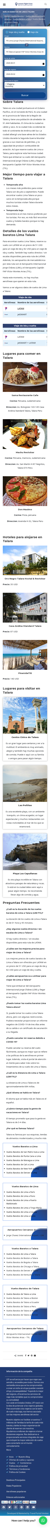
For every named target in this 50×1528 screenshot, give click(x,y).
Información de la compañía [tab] (19, 1373)
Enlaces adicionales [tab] (15, 1498)
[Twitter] (9, 1508)
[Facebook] (3, 1508)
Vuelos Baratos (17, 16)
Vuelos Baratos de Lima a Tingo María (24, 1209)
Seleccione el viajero (11, 81)
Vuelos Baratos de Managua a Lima (22, 1161)
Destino (7, 47)
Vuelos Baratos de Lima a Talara (21, 1255)
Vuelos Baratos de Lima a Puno (20, 1197)
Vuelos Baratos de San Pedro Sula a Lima (25, 1153)
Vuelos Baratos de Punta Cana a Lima (23, 1157)
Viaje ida (34, 32)
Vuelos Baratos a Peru (22, 19)
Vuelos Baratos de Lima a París (20, 1193)
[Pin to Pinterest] (31, 1356)
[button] (43, 1520)
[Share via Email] (35, 1356)
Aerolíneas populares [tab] (16, 1493)
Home (7, 16)
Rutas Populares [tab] (13, 1487)
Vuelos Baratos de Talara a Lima (21, 1295)
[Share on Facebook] (25, 1356)
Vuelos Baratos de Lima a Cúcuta (21, 1213)
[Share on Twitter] (28, 1356)
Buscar (25, 98)
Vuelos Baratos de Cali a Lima (20, 1165)
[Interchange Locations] (26, 45)
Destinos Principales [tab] (15, 1481)
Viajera (9, 85)
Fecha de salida (9, 58)
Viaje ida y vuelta (16, 32)
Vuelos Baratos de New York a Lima (22, 1169)
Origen (6, 36)
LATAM (21, 309)
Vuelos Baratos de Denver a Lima (21, 1174)
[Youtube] (33, 1508)
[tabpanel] (25, 1427)
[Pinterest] (21, 1508)
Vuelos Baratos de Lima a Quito (20, 1217)
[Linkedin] (27, 1508)
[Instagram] (15, 1508)
